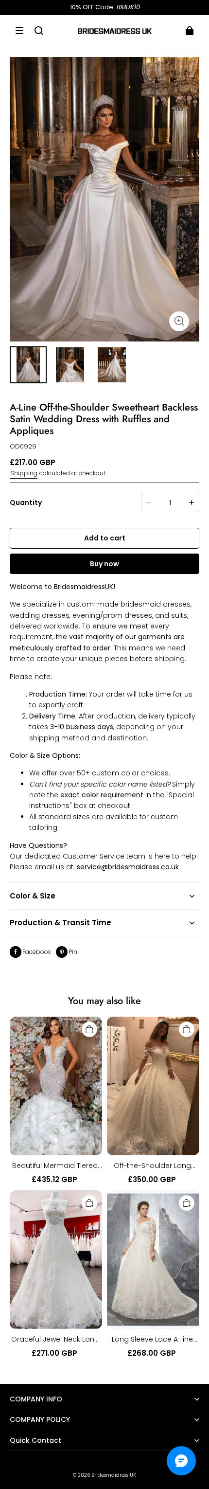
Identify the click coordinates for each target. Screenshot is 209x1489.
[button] (19, 30)
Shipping (23, 473)
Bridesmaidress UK (113, 1475)
